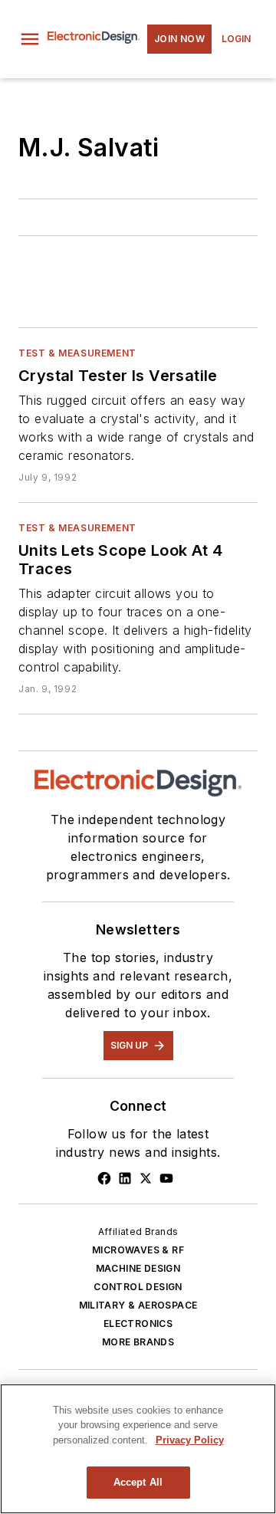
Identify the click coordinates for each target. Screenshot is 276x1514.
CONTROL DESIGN (138, 1286)
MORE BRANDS (138, 1342)
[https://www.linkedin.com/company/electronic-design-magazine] (125, 1178)
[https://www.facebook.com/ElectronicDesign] (104, 1178)
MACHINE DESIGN (138, 1268)
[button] (29, 39)
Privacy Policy (190, 1440)
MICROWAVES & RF (138, 1250)
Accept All (138, 1482)
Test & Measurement (77, 353)
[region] (138, 1449)
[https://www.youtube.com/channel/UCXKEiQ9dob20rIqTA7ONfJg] (166, 1178)
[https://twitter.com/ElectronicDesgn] (145, 1178)
